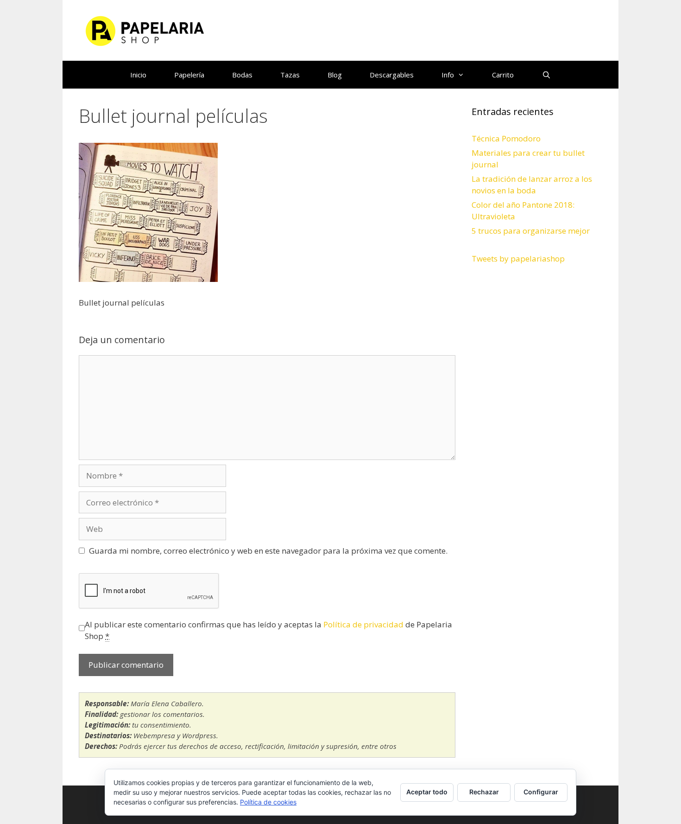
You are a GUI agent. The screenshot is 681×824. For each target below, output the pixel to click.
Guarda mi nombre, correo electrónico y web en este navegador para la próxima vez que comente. (268, 550)
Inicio (138, 74)
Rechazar (484, 792)
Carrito (503, 74)
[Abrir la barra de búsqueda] (546, 75)
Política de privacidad (363, 624)
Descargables (392, 74)
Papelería (189, 74)
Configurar (540, 792)
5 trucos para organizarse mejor (531, 230)
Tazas (290, 74)
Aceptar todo (427, 792)
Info (447, 74)
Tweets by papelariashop (518, 258)
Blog (335, 74)
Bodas (242, 74)
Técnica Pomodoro (506, 138)
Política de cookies (268, 802)
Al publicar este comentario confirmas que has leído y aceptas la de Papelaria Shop (268, 630)
